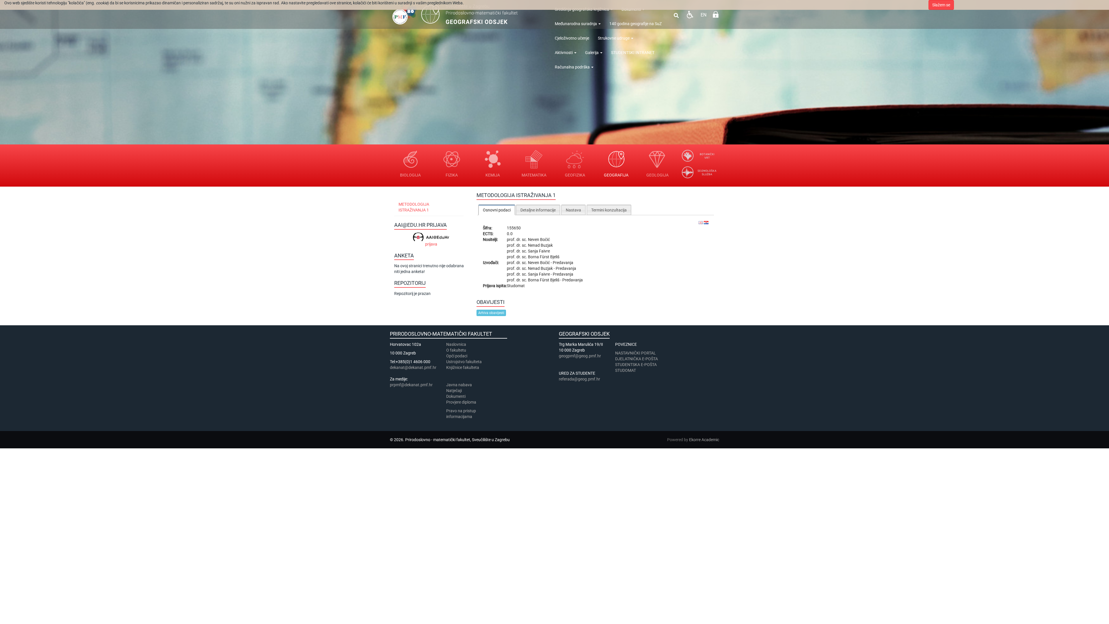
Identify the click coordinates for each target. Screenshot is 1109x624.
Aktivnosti (564, 52)
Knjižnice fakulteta (462, 367)
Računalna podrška (573, 67)
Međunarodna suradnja (576, 23)
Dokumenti (456, 396)
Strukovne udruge (614, 38)
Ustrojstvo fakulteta (464, 361)
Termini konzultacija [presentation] (609, 210)
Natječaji (454, 390)
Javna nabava (459, 384)
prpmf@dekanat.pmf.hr (411, 384)
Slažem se (941, 5)
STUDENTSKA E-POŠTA (636, 364)
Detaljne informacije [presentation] (538, 210)
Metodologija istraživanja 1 (414, 207)
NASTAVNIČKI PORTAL (635, 353)
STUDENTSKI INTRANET (632, 52)
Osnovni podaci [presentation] (497, 210)
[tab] (496, 210)
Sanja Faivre (539, 251)
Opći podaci (456, 356)
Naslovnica (456, 344)
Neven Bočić (539, 239)
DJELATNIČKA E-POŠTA (636, 358)
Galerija (592, 52)
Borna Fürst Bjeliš (543, 257)
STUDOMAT (625, 370)
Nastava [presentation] (573, 210)
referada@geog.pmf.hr (579, 379)
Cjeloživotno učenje (572, 38)
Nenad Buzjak (540, 245)
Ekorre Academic (704, 439)
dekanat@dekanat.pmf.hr (413, 367)
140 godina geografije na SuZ (635, 23)
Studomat (516, 285)
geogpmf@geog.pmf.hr (580, 356)
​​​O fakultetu (456, 350)
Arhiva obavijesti (491, 313)
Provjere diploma (461, 402)
